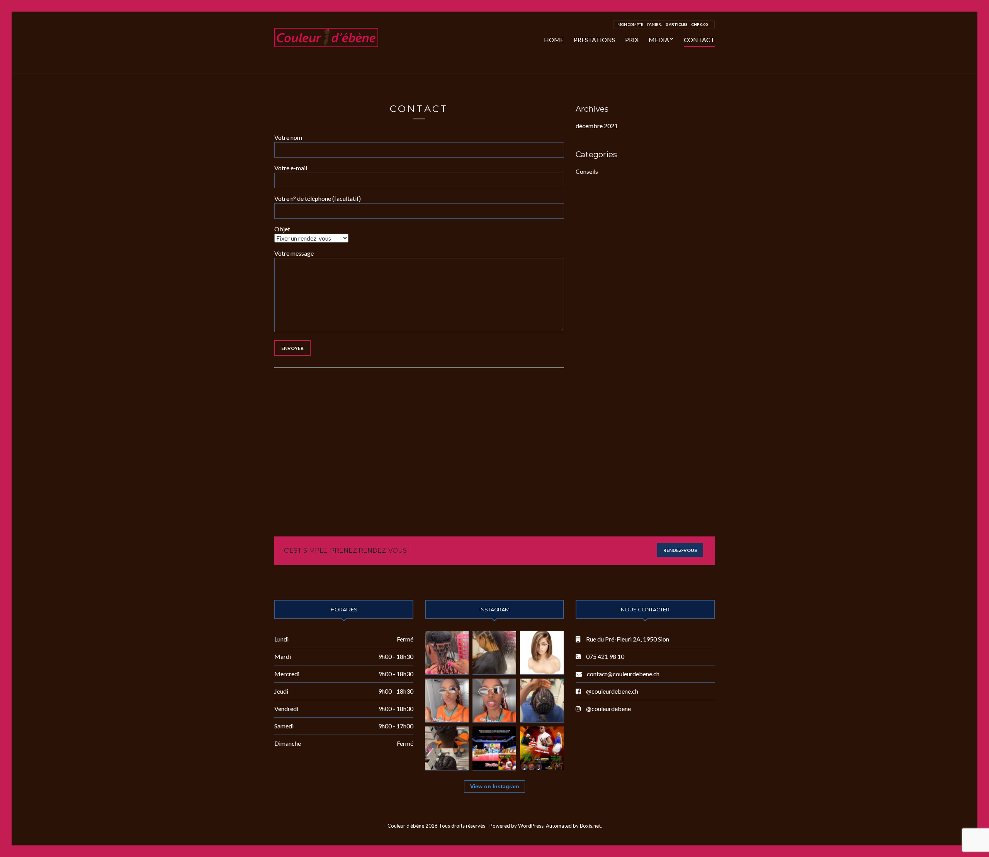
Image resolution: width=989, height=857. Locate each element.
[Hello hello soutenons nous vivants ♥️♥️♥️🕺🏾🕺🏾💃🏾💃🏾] (542, 748)
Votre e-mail (290, 167)
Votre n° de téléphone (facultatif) (317, 198)
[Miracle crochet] (447, 652)
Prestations (594, 39)
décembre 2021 (597, 125)
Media (659, 39)
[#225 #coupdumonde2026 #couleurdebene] (447, 700)
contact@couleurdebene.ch (623, 673)
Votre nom (288, 137)
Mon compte (630, 24)
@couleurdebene (608, 708)
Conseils (587, 171)
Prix (632, 39)
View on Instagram (494, 786)
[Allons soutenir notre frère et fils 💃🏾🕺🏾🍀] (494, 748)
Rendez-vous (680, 550)
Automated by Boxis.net (573, 826)
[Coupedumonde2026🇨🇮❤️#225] (494, 700)
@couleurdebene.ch (612, 691)
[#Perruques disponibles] (542, 652)
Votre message (294, 253)
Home (554, 39)
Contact (699, 39)
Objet (282, 228)
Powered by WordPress (516, 826)
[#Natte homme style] (542, 700)
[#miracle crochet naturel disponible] (494, 652)
